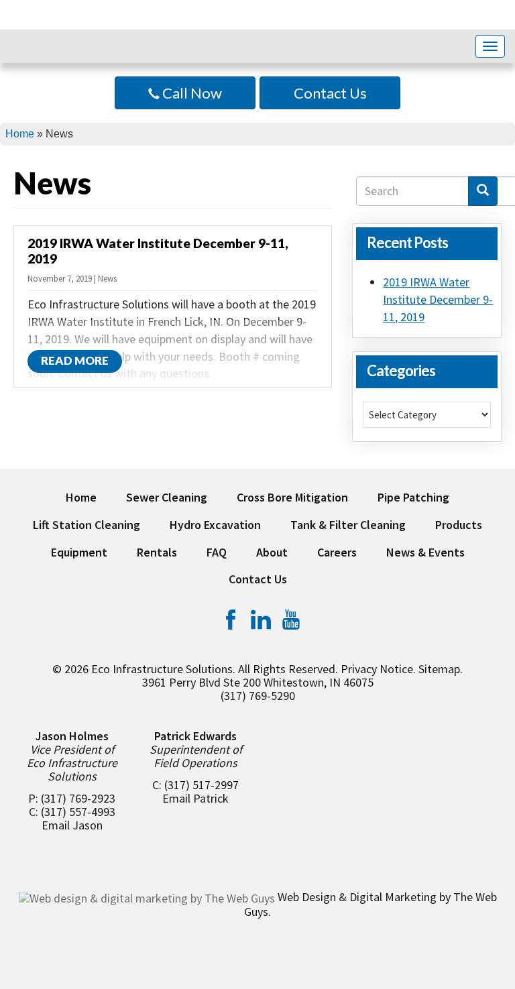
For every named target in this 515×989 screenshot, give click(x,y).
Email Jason (72, 825)
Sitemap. (440, 669)
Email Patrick (195, 798)
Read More (75, 360)
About (272, 552)
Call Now (191, 93)
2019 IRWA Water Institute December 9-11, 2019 (438, 299)
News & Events (425, 552)
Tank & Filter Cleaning (348, 524)
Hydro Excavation (215, 524)
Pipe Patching (413, 497)
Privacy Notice (377, 669)
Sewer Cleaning (166, 497)
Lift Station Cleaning (86, 524)
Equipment (79, 552)
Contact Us (330, 93)
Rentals (157, 552)
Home (19, 133)
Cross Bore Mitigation (292, 497)
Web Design (307, 897)
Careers (337, 552)
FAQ (217, 552)
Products (458, 524)
